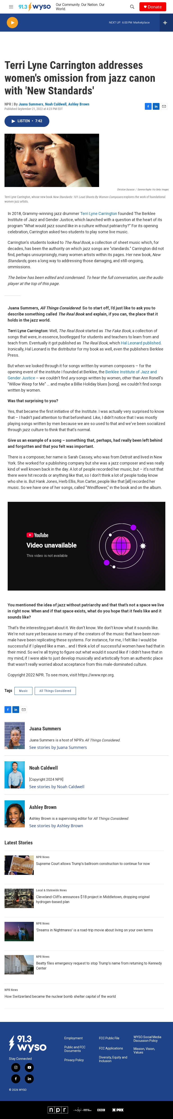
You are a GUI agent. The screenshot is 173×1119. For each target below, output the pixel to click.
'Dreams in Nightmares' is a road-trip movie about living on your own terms (94, 930)
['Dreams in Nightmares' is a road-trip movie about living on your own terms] (19, 931)
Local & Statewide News (51, 890)
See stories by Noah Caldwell (56, 786)
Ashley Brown (78, 104)
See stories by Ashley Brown (56, 825)
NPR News (42, 857)
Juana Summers (31, 104)
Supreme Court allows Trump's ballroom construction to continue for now (93, 864)
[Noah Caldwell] (15, 774)
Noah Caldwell (55, 104)
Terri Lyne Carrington (98, 213)
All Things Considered (55, 691)
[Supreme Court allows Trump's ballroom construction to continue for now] (19, 865)
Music (23, 691)
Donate (155, 7)
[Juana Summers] (15, 735)
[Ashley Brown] (15, 813)
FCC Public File (109, 1038)
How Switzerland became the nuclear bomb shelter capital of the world (60, 996)
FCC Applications (111, 1048)
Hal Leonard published (141, 343)
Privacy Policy (74, 1060)
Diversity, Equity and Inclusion (113, 1059)
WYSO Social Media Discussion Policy (147, 1038)
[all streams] (166, 23)
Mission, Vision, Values (144, 1050)
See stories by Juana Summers (58, 747)
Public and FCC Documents (74, 1049)
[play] (12, 22)
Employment (73, 1038)
